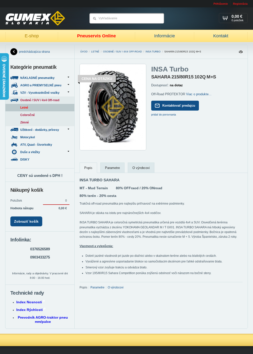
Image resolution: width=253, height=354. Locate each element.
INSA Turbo (153, 51)
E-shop (32, 35)
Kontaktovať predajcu (178, 105)
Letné (95, 51)
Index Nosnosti (29, 302)
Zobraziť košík (26, 221)
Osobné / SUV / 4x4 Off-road (122, 51)
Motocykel (28, 137)
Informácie (164, 35)
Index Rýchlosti (29, 310)
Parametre (112, 168)
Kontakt (220, 35)
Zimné (24, 122)
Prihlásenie (220, 3)
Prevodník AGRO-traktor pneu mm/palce (43, 319)
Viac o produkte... (198, 94)
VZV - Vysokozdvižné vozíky (40, 92)
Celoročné (27, 115)
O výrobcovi (141, 168)
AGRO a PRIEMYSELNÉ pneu (40, 85)
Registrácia (240, 3)
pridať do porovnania (163, 114)
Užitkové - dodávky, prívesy (39, 130)
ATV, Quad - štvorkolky (36, 144)
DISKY (25, 159)
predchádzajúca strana (34, 51)
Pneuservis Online (96, 35)
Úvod (83, 51)
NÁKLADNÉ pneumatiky (37, 78)
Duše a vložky (30, 152)
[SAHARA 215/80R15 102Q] (113, 149)
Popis (88, 168)
